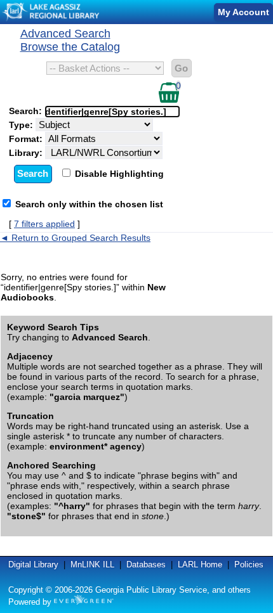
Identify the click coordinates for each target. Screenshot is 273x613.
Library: (27, 153)
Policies (248, 564)
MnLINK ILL (92, 564)
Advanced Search (65, 33)
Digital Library (33, 564)
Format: (27, 139)
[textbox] (106, 111)
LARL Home (200, 564)
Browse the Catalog (70, 47)
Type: (22, 125)
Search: (26, 111)
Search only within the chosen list (89, 204)
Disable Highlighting (118, 174)
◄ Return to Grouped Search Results (75, 238)
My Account (243, 12)
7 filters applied (44, 224)
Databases (146, 564)
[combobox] (112, 111)
